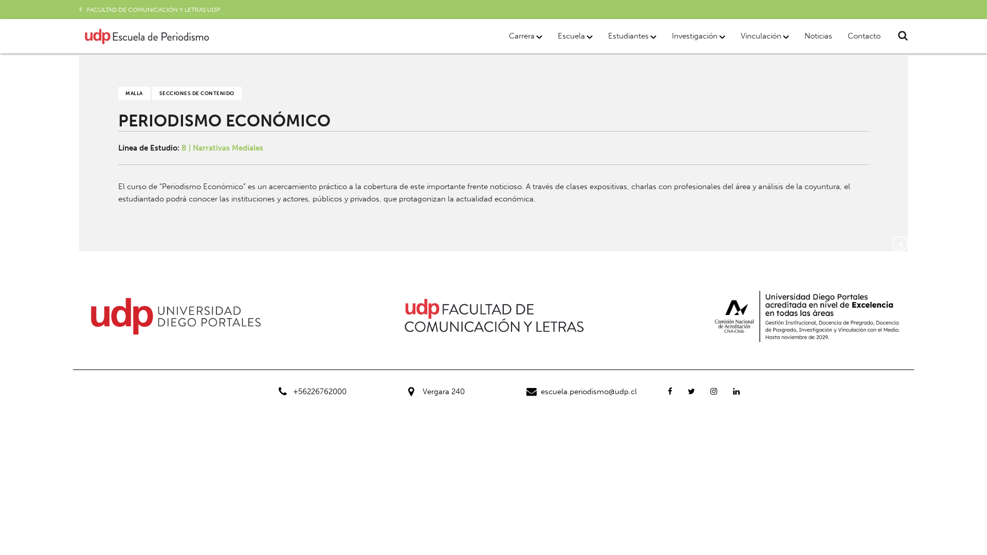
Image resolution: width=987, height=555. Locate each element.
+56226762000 (319, 391)
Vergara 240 (444, 391)
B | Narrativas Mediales (222, 148)
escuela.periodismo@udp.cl (589, 391)
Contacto (864, 36)
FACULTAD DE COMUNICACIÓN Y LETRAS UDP (153, 9)
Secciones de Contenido (196, 93)
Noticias (818, 36)
